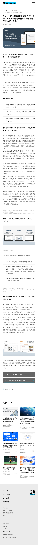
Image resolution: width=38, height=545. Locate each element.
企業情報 (6, 502)
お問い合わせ (6, 523)
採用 (4, 515)
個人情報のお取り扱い (8, 534)
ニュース (6, 10)
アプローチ (6, 494)
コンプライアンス (6, 529)
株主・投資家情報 (8, 513)
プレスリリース (14, 10)
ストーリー (6, 491)
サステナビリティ (7, 510)
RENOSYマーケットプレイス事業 (14, 12)
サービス (6, 498)
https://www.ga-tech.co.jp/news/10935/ (24, 213)
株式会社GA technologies (32, 492)
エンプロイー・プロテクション (9, 537)
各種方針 (5, 526)
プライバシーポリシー (8, 531)
